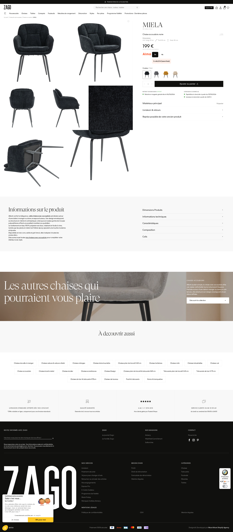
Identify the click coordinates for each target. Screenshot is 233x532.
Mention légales (137, 479)
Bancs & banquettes (154, 379)
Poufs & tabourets (132, 379)
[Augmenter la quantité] (152, 84)
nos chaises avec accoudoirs (36, 237)
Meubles (184, 479)
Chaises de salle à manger (23, 363)
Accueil (6, 17)
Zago (104, 430)
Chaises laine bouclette (101, 363)
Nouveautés (14, 13)
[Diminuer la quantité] (144, 84)
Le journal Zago (108, 435)
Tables (32, 13)
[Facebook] (189, 440)
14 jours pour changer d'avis (92, 475)
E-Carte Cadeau (88, 490)
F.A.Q (133, 468)
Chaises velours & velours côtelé (53, 363)
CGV (142, 512)
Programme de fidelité (90, 493)
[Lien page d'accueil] (7, 7)
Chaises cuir (214, 363)
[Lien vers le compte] (216, 7)
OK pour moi (40, 520)
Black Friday (86, 497)
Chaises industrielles (195, 363)
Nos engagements (89, 482)
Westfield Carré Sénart (153, 439)
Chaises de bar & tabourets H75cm (83, 379)
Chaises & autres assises (15, 17)
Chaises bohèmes (155, 363)
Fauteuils (51, 13)
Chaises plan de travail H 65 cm (129, 363)
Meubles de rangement (66, 13)
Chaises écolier (67, 371)
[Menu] (229, 469)
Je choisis (15, 520)
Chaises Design (110, 371)
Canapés (41, 13)
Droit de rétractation (139, 472)
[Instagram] (193, 440)
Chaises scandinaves (88, 371)
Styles (92, 13)
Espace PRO (209, 8)
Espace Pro (86, 486)
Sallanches (149, 442)
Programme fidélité (114, 13)
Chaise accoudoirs (27, 17)
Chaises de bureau (111, 379)
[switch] (225, 486)
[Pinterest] (198, 440)
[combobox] (116, 7)
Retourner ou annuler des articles (94, 479)
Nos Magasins (151, 430)
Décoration (82, 13)
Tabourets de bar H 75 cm (206, 371)
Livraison (85, 468)
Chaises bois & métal (46, 371)
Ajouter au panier (187, 84)
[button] (5, 528)
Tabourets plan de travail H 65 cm (176, 371)
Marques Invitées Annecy (91, 501)
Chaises (24, 13)
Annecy (148, 435)
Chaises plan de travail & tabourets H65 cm (139, 371)
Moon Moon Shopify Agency (218, 527)
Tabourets (185, 472)
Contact (192, 430)
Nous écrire (192, 435)
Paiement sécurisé (88, 472)
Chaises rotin (175, 363)
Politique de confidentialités (92, 512)
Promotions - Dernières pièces (136, 13)
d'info (221, 34)
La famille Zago (108, 439)
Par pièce (100, 13)
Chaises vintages (79, 363)
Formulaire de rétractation (141, 475)
